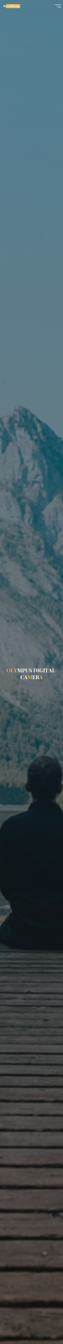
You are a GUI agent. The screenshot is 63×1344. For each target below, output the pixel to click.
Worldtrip (11, 6)
